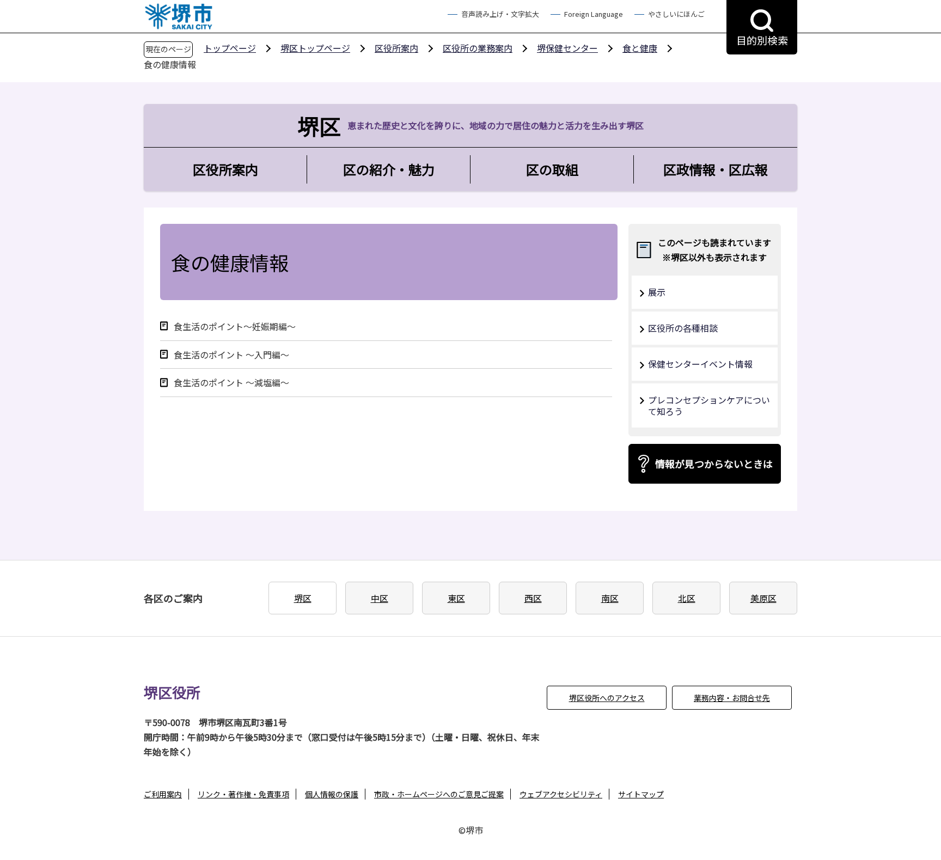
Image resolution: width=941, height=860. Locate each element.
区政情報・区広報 (715, 169)
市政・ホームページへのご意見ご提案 (439, 794)
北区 (686, 598)
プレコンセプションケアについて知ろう (709, 405)
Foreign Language (593, 14)
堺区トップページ (315, 47)
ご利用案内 (163, 794)
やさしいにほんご (676, 14)
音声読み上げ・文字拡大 (500, 14)
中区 (379, 598)
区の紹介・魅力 (389, 169)
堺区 (302, 598)
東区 (456, 598)
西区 (533, 598)
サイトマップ (641, 794)
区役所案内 (396, 47)
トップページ (230, 47)
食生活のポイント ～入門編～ (231, 355)
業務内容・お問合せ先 (732, 697)
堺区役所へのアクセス (607, 697)
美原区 (763, 598)
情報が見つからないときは (714, 463)
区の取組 (552, 169)
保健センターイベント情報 (700, 363)
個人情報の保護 (331, 794)
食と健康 (639, 47)
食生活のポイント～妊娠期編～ (235, 326)
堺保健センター (567, 47)
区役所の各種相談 (683, 327)
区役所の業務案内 (477, 47)
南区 (610, 598)
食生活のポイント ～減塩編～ (231, 382)
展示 (656, 291)
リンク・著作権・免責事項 (243, 794)
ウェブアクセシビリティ (561, 794)
